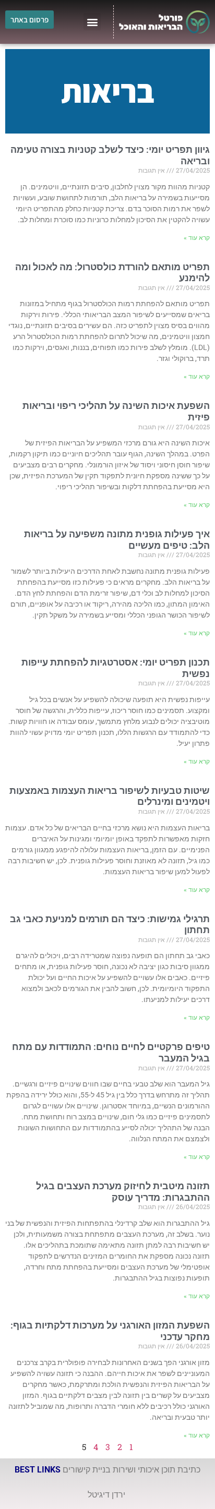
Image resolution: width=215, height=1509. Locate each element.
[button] (92, 21)
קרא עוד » (197, 238)
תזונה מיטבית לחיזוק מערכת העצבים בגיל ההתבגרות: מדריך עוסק (123, 1191)
